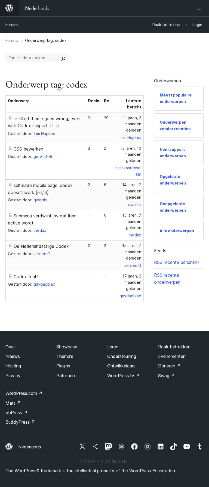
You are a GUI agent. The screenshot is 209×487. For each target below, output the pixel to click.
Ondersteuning (121, 356)
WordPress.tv (123, 375)
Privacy (12, 375)
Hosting (13, 366)
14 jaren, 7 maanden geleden (131, 190)
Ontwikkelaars (121, 366)
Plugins (63, 366)
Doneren (169, 366)
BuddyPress (20, 422)
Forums (11, 24)
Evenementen (172, 356)
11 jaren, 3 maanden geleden (132, 124)
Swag (166, 375)
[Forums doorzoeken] (63, 58)
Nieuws (12, 356)
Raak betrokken (174, 346)
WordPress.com (23, 393)
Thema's (64, 356)
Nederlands (29, 446)
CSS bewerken (28, 149)
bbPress (16, 412)
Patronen (65, 375)
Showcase (66, 346)
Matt (13, 403)
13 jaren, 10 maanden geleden (131, 154)
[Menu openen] (200, 8)
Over (10, 346)
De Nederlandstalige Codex (41, 246)
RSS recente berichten (176, 262)
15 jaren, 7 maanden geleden (131, 221)
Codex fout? (26, 276)
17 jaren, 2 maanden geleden (131, 282)
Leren (112, 346)
